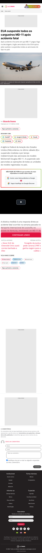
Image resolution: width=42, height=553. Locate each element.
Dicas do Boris (10, 500)
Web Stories (31, 503)
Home (2, 11)
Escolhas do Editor (17, 259)
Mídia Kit (10, 486)
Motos (10, 497)
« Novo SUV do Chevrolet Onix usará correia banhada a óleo (10, 247)
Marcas (31, 477)
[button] (32, 6)
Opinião (31, 493)
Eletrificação (10, 506)
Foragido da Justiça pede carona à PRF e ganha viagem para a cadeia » (32, 247)
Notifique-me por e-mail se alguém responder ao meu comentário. (22, 461)
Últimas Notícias (6, 259)
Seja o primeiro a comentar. (10, 129)
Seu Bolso (15, 262)
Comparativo (31, 480)
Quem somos (10, 477)
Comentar (37, 467)
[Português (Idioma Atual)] (17, 532)
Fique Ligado (7, 11)
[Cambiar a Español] (25, 532)
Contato (10, 483)
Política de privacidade (21, 551)
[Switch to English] (21, 532)
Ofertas (31, 506)
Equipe (10, 480)
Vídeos (22, 262)
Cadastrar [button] (21, 524)
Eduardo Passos (9, 121)
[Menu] (2, 6)
